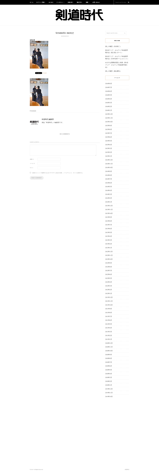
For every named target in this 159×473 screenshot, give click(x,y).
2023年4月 (108, 236)
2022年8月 (108, 267)
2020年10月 (109, 351)
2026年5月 (108, 95)
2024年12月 (109, 160)
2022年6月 (108, 274)
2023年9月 (108, 217)
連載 (87, 2)
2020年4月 (108, 374)
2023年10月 (109, 213)
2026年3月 (108, 103)
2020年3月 (108, 377)
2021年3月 (108, 332)
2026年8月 (108, 83)
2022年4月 (108, 282)
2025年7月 (108, 133)
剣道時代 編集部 (48, 119)
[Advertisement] (117, 428)
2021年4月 (108, 328)
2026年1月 (108, 110)
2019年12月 (109, 389)
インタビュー (60, 2)
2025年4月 (108, 145)
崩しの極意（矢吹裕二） (113, 46)
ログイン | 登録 (40, 2)
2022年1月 (108, 293)
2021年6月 (108, 320)
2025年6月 (108, 137)
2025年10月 (109, 122)
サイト (31, 167)
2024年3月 (108, 194)
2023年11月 (109, 209)
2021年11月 (109, 301)
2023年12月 (109, 206)
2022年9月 (108, 263)
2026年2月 (108, 106)
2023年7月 (108, 225)
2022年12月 (109, 251)
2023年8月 (108, 221)
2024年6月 (108, 183)
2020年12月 (109, 343)
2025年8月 (108, 129)
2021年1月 (108, 339)
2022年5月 (108, 278)
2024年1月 (108, 202)
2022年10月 (109, 259)
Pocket (45, 73)
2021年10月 (109, 305)
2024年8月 (108, 175)
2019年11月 (109, 393)
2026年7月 (108, 87)
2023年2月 (108, 244)
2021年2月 (108, 335)
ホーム (31, 2)
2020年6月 (108, 366)
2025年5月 (108, 141)
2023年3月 (108, 240)
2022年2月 (108, 289)
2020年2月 (108, 381)
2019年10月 (109, 396)
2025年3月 (108, 148)
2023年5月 (108, 232)
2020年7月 (108, 362)
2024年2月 (108, 198)
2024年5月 (108, 186)
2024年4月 (108, 190)
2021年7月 (108, 316)
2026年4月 (108, 99)
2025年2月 (108, 152)
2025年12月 (109, 114)
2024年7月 (108, 179)
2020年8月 (108, 358)
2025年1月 (108, 156)
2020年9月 (108, 354)
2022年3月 (108, 286)
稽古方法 (79, 2)
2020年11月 (109, 347)
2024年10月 (109, 167)
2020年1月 (108, 385)
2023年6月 (108, 228)
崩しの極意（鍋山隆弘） (113, 71)
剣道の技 (70, 2)
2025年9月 (108, 125)
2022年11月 (109, 255)
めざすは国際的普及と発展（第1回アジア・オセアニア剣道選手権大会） (116, 64)
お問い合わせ (96, 2)
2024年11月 (109, 164)
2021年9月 (108, 309)
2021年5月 (108, 324)
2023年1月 (108, 248)
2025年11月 (109, 118)
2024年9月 (108, 171)
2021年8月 (108, 312)
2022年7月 (108, 270)
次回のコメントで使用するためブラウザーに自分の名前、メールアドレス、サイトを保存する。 (58, 173)
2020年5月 (108, 370)
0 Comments (33, 111)
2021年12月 (109, 297)
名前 (32, 159)
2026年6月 (108, 91)
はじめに (51, 2)
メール (32, 163)
